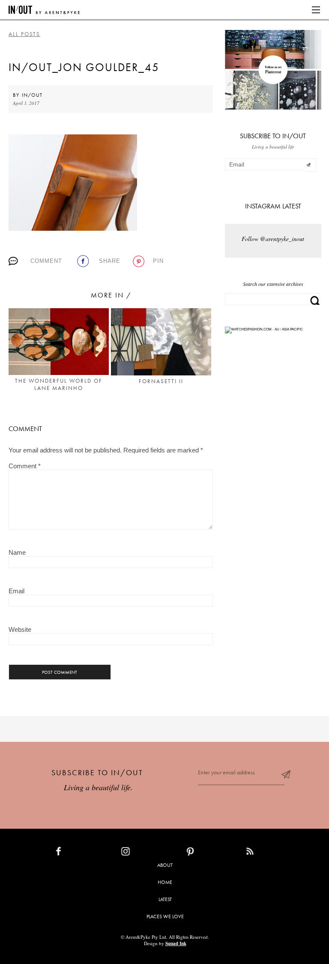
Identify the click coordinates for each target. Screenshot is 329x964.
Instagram (145, 853)
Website (20, 629)
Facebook (78, 853)
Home (165, 882)
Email (16, 591)
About (165, 865)
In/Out (32, 95)
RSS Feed (267, 853)
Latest (165, 899)
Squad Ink (175, 943)
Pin (158, 261)
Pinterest (208, 853)
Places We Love (165, 916)
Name (17, 552)
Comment (46, 261)
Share (109, 261)
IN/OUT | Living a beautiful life (44, 10)
